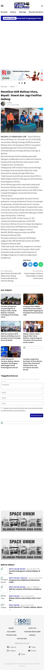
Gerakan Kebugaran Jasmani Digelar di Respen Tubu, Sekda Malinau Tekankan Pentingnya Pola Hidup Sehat (10, 311)
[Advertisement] (22, 44)
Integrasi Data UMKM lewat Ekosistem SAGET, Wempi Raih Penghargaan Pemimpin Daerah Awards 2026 (33, 310)
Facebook (13, 647)
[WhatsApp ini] (40, 264)
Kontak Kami (22, 639)
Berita (11, 569)
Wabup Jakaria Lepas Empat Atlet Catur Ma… (25, 599)
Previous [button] (4, 74)
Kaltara (16, 569)
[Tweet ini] (30, 264)
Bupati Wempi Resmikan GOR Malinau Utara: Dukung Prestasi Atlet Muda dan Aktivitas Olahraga (11, 276)
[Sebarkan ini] (25, 264)
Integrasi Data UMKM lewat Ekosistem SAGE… (24, 581)
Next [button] (40, 74)
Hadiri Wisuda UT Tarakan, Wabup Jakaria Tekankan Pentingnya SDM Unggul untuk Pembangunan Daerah (10, 363)
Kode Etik (32, 628)
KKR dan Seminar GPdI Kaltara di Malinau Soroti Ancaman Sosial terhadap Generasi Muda (11, 337)
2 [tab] (22, 83)
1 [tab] (19, 83)
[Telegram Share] (35, 264)
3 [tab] (24, 83)
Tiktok (23, 654)
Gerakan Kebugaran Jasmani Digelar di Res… (24, 572)
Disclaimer (11, 632)
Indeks (11, 628)
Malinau (22, 569)
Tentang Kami (11, 635)
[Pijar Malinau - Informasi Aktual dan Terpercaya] (21, 6)
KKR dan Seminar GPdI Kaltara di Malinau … (25, 590)
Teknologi (23, 578)
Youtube (33, 651)
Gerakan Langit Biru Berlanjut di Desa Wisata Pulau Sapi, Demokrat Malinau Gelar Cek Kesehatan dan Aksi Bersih (32, 364)
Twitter (33, 647)
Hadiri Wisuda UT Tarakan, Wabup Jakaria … (25, 608)
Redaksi (32, 635)
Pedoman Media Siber (32, 632)
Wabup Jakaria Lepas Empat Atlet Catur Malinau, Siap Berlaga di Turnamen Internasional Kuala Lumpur (32, 338)
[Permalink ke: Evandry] (3, 103)
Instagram (13, 651)
